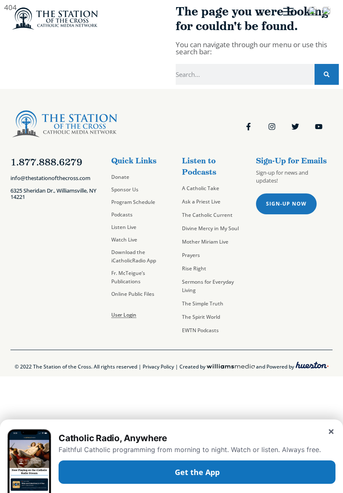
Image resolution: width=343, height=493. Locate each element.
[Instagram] (271, 126)
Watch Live (124, 239)
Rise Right (194, 268)
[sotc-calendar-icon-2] (312, 12)
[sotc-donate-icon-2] (326, 12)
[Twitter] (295, 126)
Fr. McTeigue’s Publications (128, 277)
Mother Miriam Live (205, 242)
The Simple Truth (202, 303)
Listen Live (123, 227)
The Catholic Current (207, 215)
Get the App (197, 472)
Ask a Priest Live (201, 201)
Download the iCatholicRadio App (133, 256)
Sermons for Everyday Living (208, 286)
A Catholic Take (200, 188)
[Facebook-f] (248, 126)
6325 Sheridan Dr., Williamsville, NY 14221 (53, 194)
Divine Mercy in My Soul (210, 228)
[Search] (327, 74)
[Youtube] (318, 126)
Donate (120, 177)
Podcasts (122, 214)
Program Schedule (133, 202)
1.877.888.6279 (46, 162)
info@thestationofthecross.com (50, 178)
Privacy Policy (158, 366)
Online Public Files (132, 294)
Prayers (191, 255)
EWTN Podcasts (200, 330)
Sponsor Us (124, 189)
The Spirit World (201, 317)
